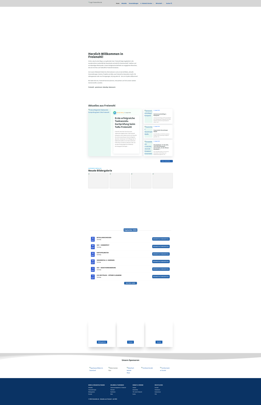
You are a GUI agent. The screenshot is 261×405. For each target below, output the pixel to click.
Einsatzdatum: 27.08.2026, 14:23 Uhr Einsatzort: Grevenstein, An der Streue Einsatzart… (161, 147)
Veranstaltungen (133, 3)
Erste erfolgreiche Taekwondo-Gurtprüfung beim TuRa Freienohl (125, 122)
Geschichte (135, 389)
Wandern (112, 389)
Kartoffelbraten (103, 252)
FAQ (156, 394)
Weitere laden (130, 283)
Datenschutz (158, 392)
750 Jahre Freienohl (137, 392)
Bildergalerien (91, 392)
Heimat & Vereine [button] (147, 3)
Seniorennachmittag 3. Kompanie (160, 114)
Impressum (157, 389)
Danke (134, 394)
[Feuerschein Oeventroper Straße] (149, 132)
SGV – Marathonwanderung (106, 268)
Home (117, 3)
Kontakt (90, 394)
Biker (111, 394)
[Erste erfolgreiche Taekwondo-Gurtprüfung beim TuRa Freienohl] (99, 132)
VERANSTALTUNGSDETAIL (161, 239)
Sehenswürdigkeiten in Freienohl (118, 387)
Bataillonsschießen (104, 237)
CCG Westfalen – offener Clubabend (109, 275)
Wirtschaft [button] (159, 3)
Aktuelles (124, 3)
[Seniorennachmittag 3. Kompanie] (149, 116)
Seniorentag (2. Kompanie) (106, 260)
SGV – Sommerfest (103, 245)
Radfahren (112, 392)
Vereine (134, 387)
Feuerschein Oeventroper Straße (161, 130)
